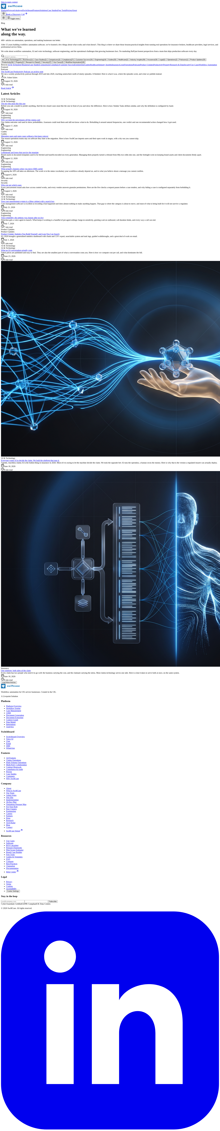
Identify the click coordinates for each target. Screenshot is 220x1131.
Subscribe (53, 901)
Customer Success (84, 60)
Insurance (152, 60)
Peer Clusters (11, 809)
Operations (172, 60)
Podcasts (183, 60)
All (3, 60)
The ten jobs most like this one (13, 104)
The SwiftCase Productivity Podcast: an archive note (22, 72)
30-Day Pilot (11, 802)
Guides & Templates (14, 857)
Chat (8, 741)
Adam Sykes (11, 795)
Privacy (9, 882)
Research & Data (33, 62)
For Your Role (12, 807)
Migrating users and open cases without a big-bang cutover (24, 136)
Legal (162, 60)
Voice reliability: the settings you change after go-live (22, 218)
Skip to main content (9, 2)
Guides (112, 60)
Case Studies (52, 10)
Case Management (13, 711)
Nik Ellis (9, 797)
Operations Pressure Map (16, 804)
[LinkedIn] (110, 1129)
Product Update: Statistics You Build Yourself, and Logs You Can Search (30, 234)
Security (46, 62)
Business (28, 60)
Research (9, 820)
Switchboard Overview (15, 737)
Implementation (12, 800)
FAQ (8, 859)
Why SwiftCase (12, 778)
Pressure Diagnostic (14, 848)
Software (9, 843)
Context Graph (12, 720)
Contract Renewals (13, 767)
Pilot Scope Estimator (14, 850)
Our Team (10, 793)
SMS (8, 746)
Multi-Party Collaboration (16, 765)
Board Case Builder (14, 852)
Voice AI (9, 739)
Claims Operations (13, 760)
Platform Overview (14, 706)
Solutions (43, 10)
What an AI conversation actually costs (16, 250)
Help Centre (11, 872)
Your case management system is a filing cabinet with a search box (27, 201)
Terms (8, 884)
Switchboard (28, 10)
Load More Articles (9, 682)
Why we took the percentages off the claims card (20, 120)
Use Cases (58, 62)
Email (8, 743)
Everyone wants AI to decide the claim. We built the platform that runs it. (30, 460)
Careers (9, 813)
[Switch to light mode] (3, 14)
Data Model (11, 722)
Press (8, 818)
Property (20, 62)
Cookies (9, 886)
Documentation (12, 868)
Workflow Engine (13, 708)
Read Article (6, 88)
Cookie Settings (13, 891)
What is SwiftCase (13, 791)
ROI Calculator (12, 845)
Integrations (11, 724)
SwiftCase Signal (13, 831)
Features (36, 10)
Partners (9, 816)
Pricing (69, 10)
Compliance (68, 60)
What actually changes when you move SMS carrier (22, 169)
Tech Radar (10, 823)
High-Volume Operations (16, 762)
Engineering (100, 60)
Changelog (10, 866)
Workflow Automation (75, 62)
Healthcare (123, 60)
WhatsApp (10, 748)
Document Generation (15, 715)
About (74, 10)
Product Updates (197, 60)
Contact (9, 827)
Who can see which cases (11, 185)
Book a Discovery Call (15, 14)
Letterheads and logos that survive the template (20, 152)
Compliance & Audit (14, 769)
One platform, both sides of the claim (16, 670)
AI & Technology (13, 60)
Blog (8, 825)
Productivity (8, 62)
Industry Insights (137, 60)
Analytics (10, 727)
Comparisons (54, 60)
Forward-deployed (15, 10)
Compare (9, 861)
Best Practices (11, 864)
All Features (11, 758)
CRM (8, 713)
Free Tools (62, 10)
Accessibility (11, 889)
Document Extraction (14, 717)
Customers (10, 776)
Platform (4, 10)
